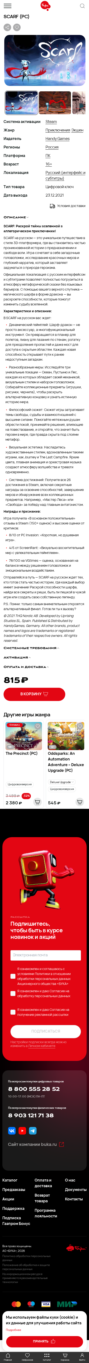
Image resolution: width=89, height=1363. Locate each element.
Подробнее (13, 1330)
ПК (48, 156)
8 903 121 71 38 (31, 1115)
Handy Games (58, 139)
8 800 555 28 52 (34, 1089)
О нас (70, 1180)
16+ (49, 164)
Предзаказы (13, 1190)
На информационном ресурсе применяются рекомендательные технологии (25, 1278)
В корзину (31, 694)
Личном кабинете (41, 1046)
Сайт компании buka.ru (32, 1145)
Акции (8, 1199)
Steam (51, 122)
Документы (76, 1190)
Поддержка (13, 1209)
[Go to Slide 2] (55, 102)
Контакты (74, 1199)
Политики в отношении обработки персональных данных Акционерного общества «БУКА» (44, 979)
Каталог (9, 1180)
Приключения (58, 130)
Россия (52, 147)
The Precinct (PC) (22, 754)
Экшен (77, 130)
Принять (41, 1341)
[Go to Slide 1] (21, 102)
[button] (44, 60)
